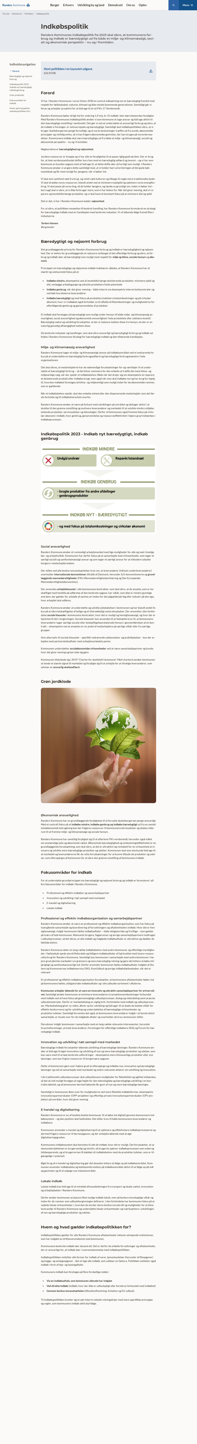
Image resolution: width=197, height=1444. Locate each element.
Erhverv (68, 5)
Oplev (143, 5)
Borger (54, 5)
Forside (6, 13)
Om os (130, 5)
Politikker (29, 13)
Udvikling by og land (91, 5)
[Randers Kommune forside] (17, 5)
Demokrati (115, 5)
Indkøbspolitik (42, 13)
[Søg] (173, 5)
